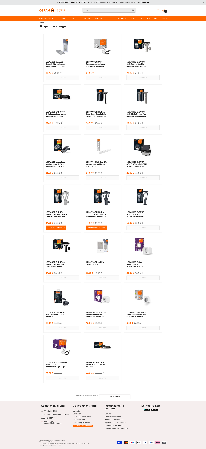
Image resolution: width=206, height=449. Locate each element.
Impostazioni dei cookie (114, 425)
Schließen (203, 2)
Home (42, 22)
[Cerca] (109, 10)
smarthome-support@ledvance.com (53, 422)
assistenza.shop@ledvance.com (56, 414)
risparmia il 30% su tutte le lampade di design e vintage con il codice (103, 2)
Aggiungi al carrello (56, 228)
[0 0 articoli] (163, 10)
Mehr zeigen (115, 397)
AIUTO (164, 18)
